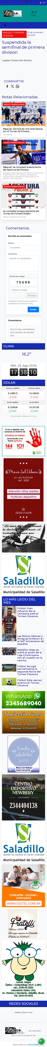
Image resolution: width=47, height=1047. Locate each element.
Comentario (12, 254)
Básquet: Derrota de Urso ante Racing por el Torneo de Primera (23, 130)
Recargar (32, 295)
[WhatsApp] (27, 2)
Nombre (11, 243)
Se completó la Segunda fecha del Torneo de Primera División (21, 212)
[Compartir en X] (12, 86)
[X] (32, 2)
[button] (23, 2)
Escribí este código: (17, 276)
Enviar (33, 309)
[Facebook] (36, 2)
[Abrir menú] (5, 25)
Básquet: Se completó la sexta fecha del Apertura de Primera (22, 168)
